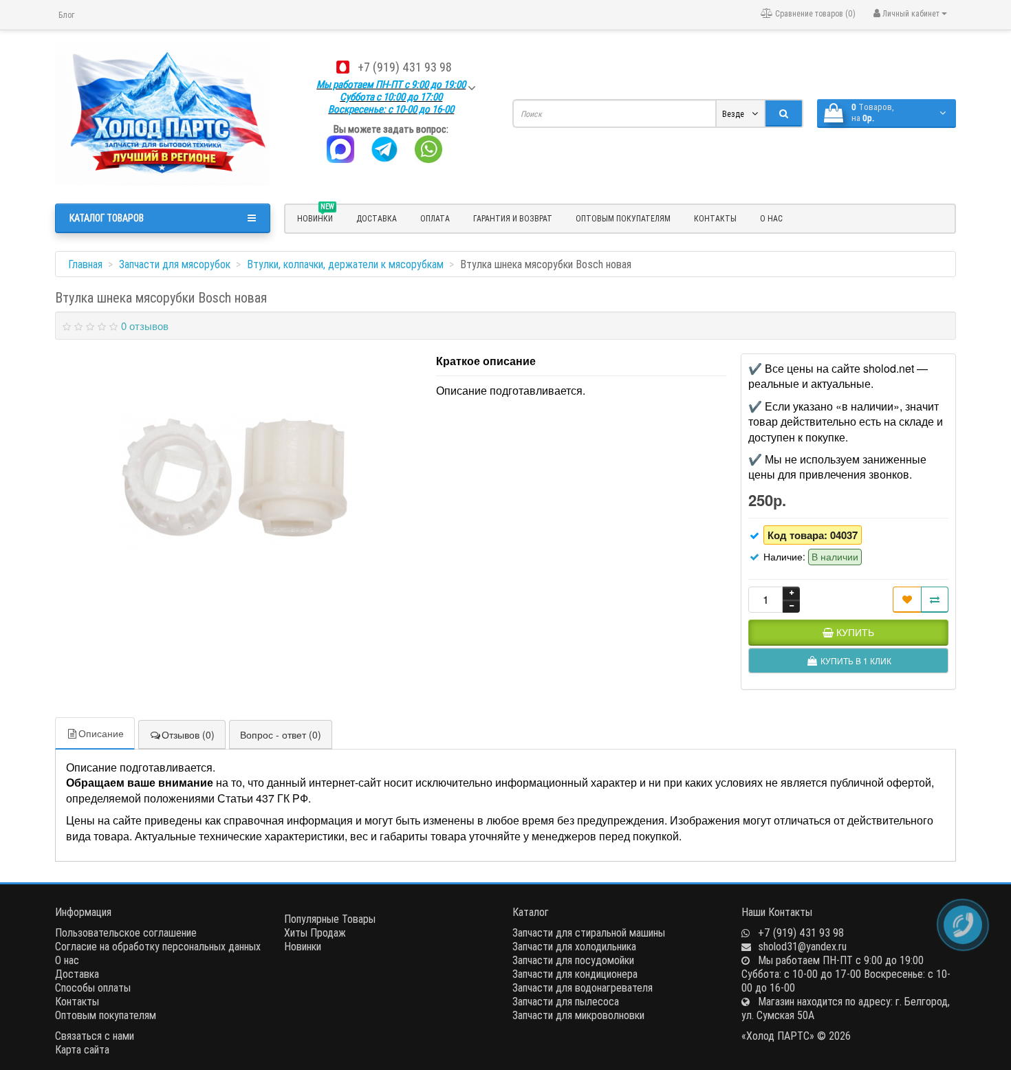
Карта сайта (82, 1049)
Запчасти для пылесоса (565, 1001)
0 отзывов (144, 325)
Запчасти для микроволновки (578, 1015)
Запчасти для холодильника (574, 946)
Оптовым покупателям (623, 218)
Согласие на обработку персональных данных (158, 946)
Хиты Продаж (315, 932)
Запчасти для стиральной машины (588, 932)
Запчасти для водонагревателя (582, 987)
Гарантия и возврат (512, 218)
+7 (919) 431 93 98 (405, 67)
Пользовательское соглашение (126, 932)
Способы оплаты (93, 987)
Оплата (435, 218)
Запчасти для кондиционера (575, 974)
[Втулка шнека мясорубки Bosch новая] (239, 476)
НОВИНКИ (315, 216)
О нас (771, 218)
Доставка (376, 218)
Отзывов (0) (188, 734)
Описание (101, 733)
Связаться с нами (94, 1035)
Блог (66, 15)
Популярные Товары (330, 919)
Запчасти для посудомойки (573, 960)
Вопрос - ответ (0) (280, 734)
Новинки (302, 946)
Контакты (715, 218)
